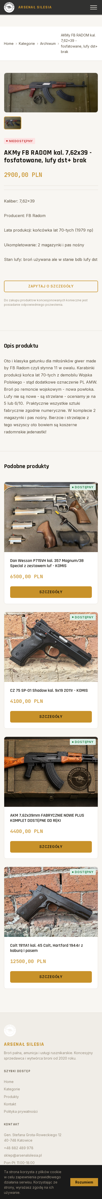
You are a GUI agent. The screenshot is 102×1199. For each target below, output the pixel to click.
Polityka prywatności (21, 1111)
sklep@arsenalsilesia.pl (23, 1155)
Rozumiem (84, 1182)
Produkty (11, 1097)
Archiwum (48, 43)
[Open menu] (93, 7)
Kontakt (10, 1104)
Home (9, 43)
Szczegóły (50, 592)
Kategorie (27, 43)
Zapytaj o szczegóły (51, 286)
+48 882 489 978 (18, 1148)
